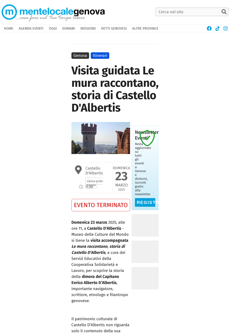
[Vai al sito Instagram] (225, 28)
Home (8, 28)
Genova (80, 55)
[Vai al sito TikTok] (217, 28)
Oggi (53, 28)
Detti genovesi (114, 28)
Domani (68, 28)
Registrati (146, 202)
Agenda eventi (31, 28)
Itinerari (100, 55)
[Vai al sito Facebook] (209, 28)
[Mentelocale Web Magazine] (43, 12)
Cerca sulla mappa (94, 183)
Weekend (88, 28)
